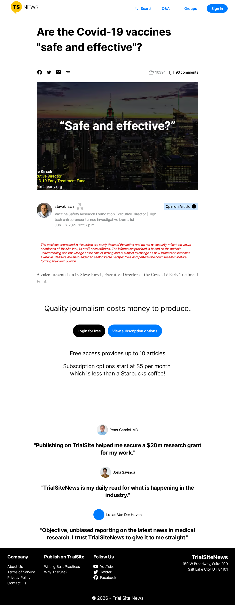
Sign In (217, 8)
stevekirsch (64, 206)
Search (147, 8)
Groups (190, 8)
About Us (15, 566)
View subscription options (134, 331)
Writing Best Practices (62, 566)
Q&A (166, 8)
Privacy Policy (18, 577)
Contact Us (16, 583)
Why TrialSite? (55, 572)
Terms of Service (21, 572)
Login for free (89, 331)
